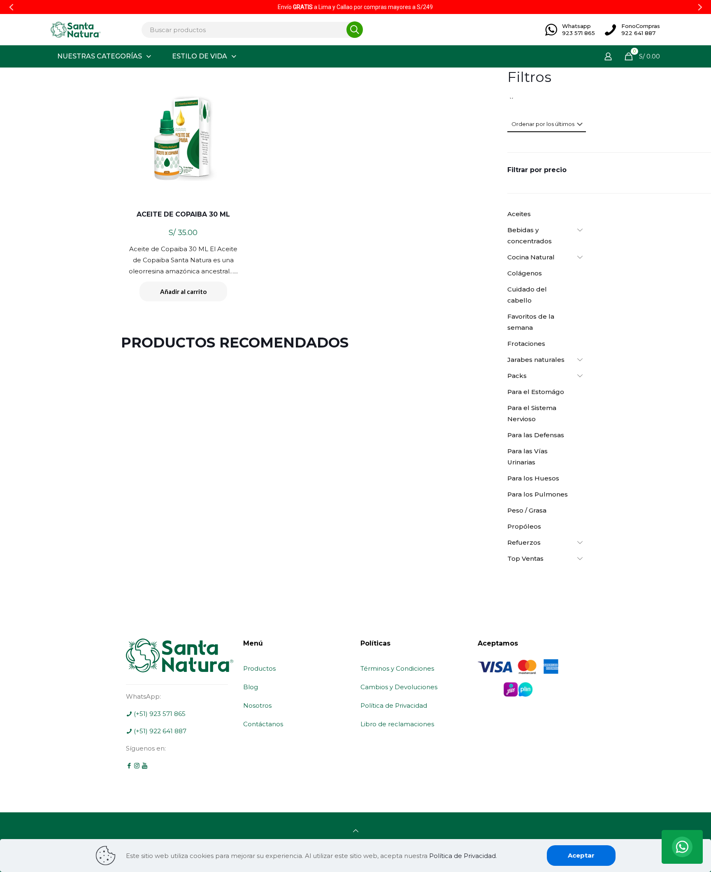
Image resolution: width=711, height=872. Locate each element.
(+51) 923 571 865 (159, 714)
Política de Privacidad (393, 705)
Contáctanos (263, 724)
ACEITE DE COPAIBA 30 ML (183, 214)
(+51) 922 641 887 (159, 731)
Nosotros (257, 705)
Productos (259, 668)
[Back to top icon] (356, 831)
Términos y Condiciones (397, 668)
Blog (250, 687)
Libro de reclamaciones (397, 724)
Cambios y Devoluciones (398, 687)
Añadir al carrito (183, 291)
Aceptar (581, 855)
